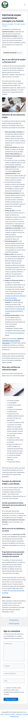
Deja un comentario (7, 24)
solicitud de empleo (13, 123)
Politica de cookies (9, 714)
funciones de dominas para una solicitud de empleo (14, 311)
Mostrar (19, 52)
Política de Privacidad (22, 714)
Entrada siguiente (14, 623)
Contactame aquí (14, 716)
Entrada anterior (14, 620)
